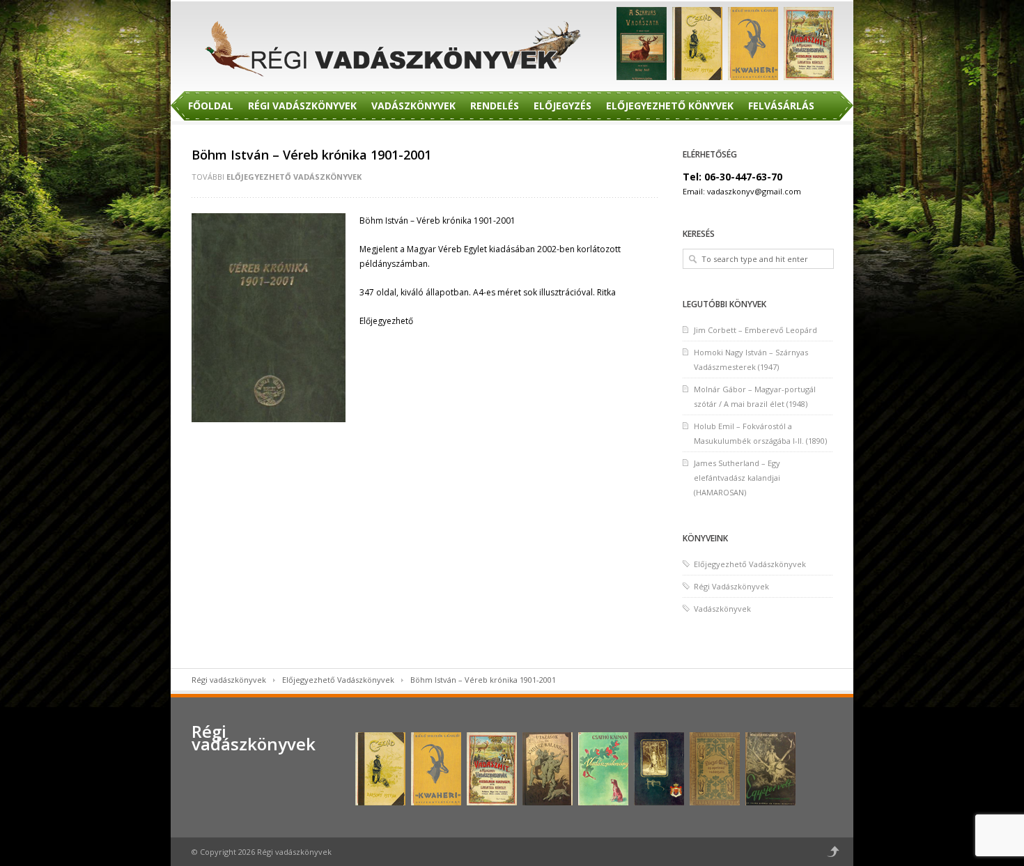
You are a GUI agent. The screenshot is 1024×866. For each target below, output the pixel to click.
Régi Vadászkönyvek (302, 105)
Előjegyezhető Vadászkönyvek (294, 176)
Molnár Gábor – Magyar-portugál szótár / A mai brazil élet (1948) (755, 396)
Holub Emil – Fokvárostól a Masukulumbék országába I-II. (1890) (760, 433)
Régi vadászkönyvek (229, 679)
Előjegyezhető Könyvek (670, 105)
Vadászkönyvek (413, 105)
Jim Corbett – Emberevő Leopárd (755, 330)
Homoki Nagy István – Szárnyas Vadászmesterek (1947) (751, 359)
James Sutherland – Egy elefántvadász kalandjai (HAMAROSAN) (737, 477)
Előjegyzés (562, 105)
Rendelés (494, 105)
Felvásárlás (781, 105)
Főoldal (210, 105)
